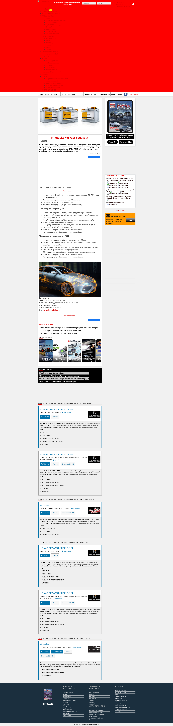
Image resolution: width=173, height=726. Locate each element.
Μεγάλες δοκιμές (50, 24)
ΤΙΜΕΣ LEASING (104, 94)
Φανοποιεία (49, 49)
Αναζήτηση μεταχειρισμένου (53, 80)
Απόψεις (65, 702)
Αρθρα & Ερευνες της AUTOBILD (54, 26)
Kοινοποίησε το (70, 191)
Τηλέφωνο (46, 416)
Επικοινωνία (45, 74)
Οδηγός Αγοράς (93, 716)
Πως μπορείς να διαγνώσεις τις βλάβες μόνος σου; (61, 330)
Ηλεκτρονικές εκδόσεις (48, 73)
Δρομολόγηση (67, 412)
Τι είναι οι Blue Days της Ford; (52, 373)
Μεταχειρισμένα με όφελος (96, 718)
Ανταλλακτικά (49, 44)
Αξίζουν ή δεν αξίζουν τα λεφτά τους (51, 13)
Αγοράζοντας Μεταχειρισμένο (53, 83)
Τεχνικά (47, 56)
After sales (48, 42)
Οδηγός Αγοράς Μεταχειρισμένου (54, 85)
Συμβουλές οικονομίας (52, 53)
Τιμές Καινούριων (68, 692)
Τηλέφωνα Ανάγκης (51, 67)
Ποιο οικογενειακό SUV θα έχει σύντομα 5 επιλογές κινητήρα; (64, 379)
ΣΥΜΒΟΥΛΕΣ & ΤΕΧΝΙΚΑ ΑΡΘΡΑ (50, 51)
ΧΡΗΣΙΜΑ (44, 58)
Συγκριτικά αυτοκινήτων (52, 22)
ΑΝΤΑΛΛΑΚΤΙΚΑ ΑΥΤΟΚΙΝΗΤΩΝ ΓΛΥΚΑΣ (56, 409)
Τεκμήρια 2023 (119, 698)
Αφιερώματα (66, 713)
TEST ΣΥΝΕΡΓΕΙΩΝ (90, 94)
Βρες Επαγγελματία (51, 38)
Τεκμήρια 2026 (49, 62)
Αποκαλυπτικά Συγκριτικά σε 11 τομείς (56, 20)
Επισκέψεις (68, 464)
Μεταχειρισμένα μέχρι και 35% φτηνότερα (57, 78)
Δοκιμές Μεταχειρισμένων (52, 82)
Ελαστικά (48, 40)
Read (111, 142)
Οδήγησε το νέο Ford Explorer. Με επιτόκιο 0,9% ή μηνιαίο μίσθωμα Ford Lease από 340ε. (120, 197)
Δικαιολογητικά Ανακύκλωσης (53, 71)
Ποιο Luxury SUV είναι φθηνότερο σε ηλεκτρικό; (59, 376)
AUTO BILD (66, 704)
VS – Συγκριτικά (67, 696)
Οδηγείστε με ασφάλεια (52, 55)
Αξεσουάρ (48, 47)
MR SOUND (44, 505)
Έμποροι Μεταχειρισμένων (53, 87)
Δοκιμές (48, 19)
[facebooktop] (125, 94)
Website (55, 416)
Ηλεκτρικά (66, 706)
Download (124, 142)
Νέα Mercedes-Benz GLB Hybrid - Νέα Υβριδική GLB (120, 191)
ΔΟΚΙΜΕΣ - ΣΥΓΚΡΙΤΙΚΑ (48, 17)
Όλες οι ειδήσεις (46, 35)
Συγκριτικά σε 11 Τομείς (69, 700)
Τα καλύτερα (49, 28)
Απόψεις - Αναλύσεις (47, 15)
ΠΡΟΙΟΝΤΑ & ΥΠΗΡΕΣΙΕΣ (49, 37)
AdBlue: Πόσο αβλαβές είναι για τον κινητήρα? (59, 333)
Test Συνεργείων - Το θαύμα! (49, 11)
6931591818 (58, 651)
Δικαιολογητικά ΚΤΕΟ (51, 69)
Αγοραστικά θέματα (51, 29)
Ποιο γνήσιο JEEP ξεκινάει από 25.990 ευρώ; (58, 381)
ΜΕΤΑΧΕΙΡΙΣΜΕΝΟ (47, 76)
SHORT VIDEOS (116, 94)
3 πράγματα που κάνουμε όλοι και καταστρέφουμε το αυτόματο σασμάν (69, 328)
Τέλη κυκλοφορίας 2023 (121, 696)
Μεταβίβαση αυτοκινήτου (52, 64)
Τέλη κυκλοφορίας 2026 (52, 60)
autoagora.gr (94, 724)
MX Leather (44, 644)
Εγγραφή (130, 220)
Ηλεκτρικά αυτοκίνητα (51, 31)
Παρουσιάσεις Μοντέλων (52, 33)
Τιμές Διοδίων (49, 65)
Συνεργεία (48, 46)
